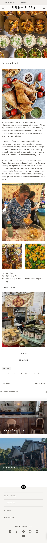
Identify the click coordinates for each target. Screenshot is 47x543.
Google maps (9, 287)
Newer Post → (41, 384)
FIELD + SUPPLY (22, 527)
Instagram (23, 360)
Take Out (6, 368)
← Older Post (5, 384)
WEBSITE (23, 353)
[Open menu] (5, 8)
